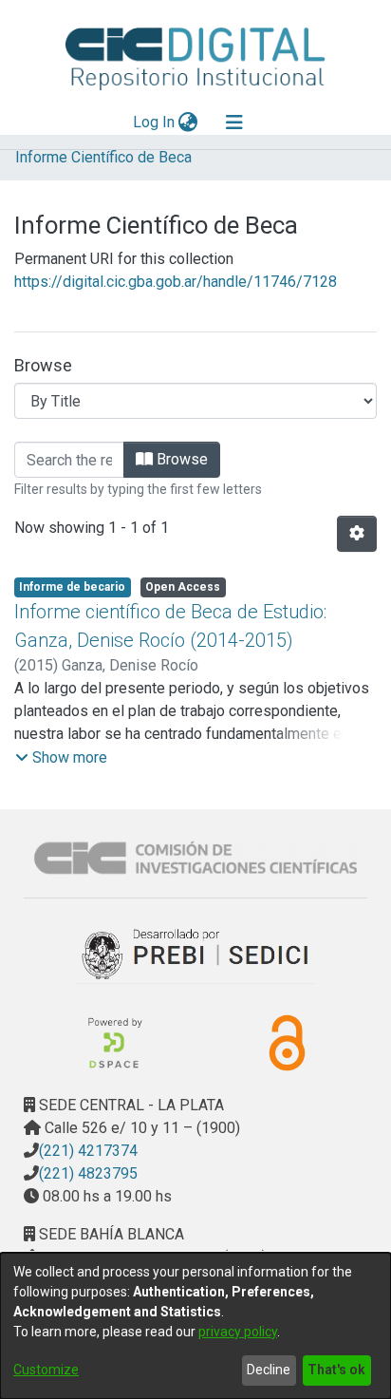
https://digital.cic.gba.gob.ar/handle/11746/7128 (175, 282)
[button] (61, 758)
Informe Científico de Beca (103, 157)
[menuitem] (188, 122)
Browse (180, 459)
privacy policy (237, 1331)
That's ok (336, 1369)
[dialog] (195, 1326)
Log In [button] (155, 122)
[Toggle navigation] (234, 123)
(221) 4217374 (88, 1151)
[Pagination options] (357, 534)
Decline (268, 1369)
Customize (46, 1369)
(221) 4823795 (88, 1173)
